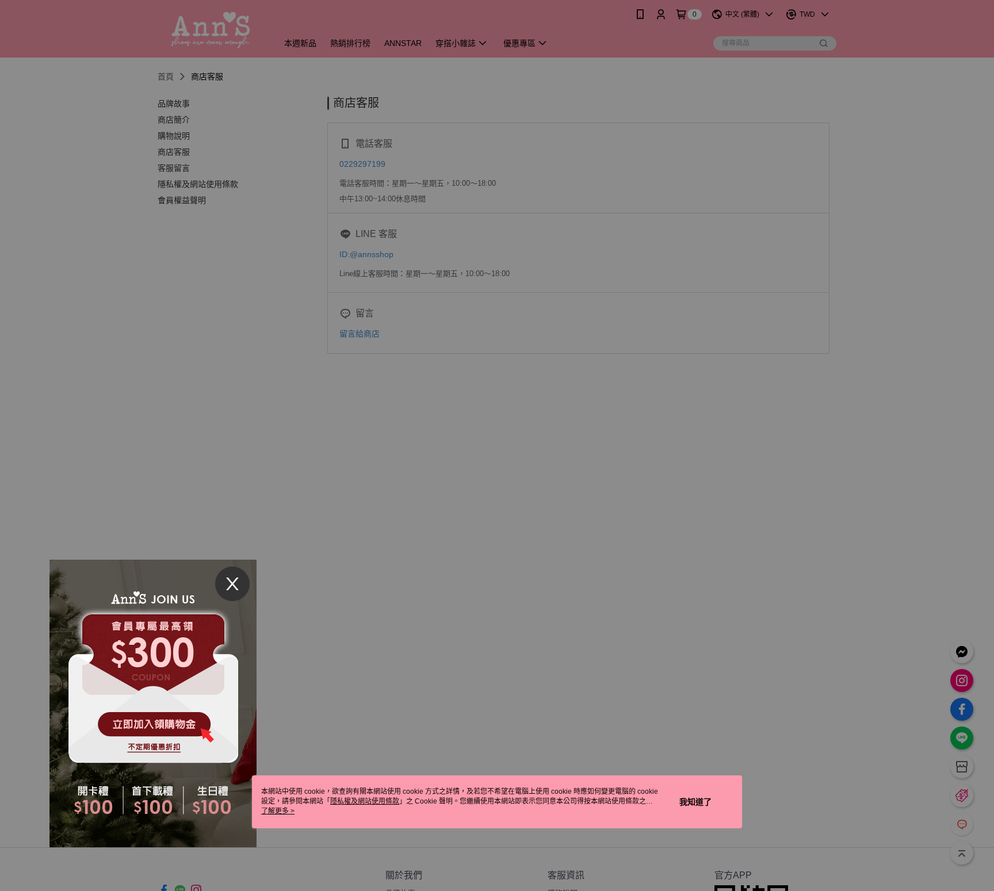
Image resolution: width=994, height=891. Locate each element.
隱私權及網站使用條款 (364, 801)
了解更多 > (278, 811)
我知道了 (695, 801)
